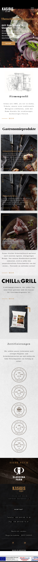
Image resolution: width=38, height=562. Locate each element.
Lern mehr (8, 43)
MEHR (14, 168)
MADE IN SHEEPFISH (19, 550)
